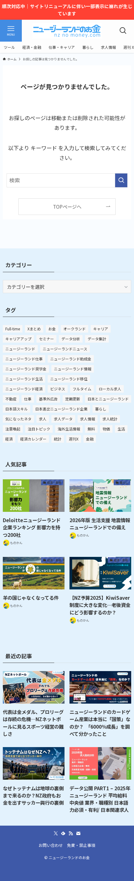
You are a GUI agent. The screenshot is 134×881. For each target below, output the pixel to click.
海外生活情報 (69, 428)
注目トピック (39, 428)
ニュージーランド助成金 (70, 358)
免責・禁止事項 (81, 845)
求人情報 (87, 418)
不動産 (11, 398)
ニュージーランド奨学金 (25, 368)
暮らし (100, 408)
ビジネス (57, 388)
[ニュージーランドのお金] (67, 31)
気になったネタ (18, 418)
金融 (89, 438)
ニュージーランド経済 (24, 388)
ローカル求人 (110, 388)
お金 (52, 328)
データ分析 (70, 338)
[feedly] (63, 833)
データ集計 (97, 338)
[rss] (71, 833)
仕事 (27, 398)
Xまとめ (34, 328)
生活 (121, 428)
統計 (57, 438)
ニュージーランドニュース (65, 348)
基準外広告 (48, 398)
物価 (106, 428)
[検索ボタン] (123, 31)
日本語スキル (16, 408)
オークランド (74, 328)
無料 (91, 428)
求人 (42, 418)
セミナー (46, 338)
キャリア (100, 328)
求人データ (63, 418)
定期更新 (72, 398)
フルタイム (82, 388)
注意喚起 (12, 428)
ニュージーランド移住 (69, 378)
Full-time (12, 328)
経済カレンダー (33, 438)
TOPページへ (67, 206)
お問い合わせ (51, 845)
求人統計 (110, 418)
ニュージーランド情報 (72, 368)
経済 (9, 438)
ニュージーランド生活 (24, 378)
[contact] (78, 833)
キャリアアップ (18, 338)
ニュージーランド (20, 348)
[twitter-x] (56, 833)
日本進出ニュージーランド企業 (61, 408)
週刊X (74, 438)
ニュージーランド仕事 (24, 358)
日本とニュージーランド (108, 398)
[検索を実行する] (121, 180)
